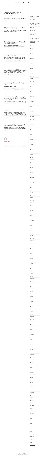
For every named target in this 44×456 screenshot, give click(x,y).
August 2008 (31, 397)
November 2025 (32, 61)
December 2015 (32, 258)
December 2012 (32, 316)
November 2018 (32, 200)
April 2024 (31, 93)
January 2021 (31, 157)
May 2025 (31, 71)
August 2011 (31, 339)
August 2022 (31, 126)
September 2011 (32, 337)
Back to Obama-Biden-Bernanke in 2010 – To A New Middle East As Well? (34, 42)
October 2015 (32, 261)
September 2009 (32, 377)
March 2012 (31, 329)
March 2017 (31, 233)
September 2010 (32, 357)
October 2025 (32, 63)
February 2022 (32, 136)
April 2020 (31, 172)
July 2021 (31, 147)
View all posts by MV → (7, 141)
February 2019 (32, 195)
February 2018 (32, 215)
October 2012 (32, 319)
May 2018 (31, 210)
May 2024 (31, 91)
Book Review (31, 410)
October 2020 (32, 162)
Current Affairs (6, 10)
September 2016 (32, 243)
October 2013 (32, 299)
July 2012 (31, 324)
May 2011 (31, 344)
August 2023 (31, 106)
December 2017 (32, 218)
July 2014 (31, 286)
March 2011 (31, 347)
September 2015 (32, 263)
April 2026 (31, 53)
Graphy (24, 454)
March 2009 (31, 387)
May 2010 (31, 364)
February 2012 (32, 331)
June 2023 (31, 109)
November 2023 (32, 101)
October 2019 (32, 182)
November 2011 (32, 334)
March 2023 (31, 114)
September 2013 (32, 301)
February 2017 (32, 235)
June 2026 (31, 50)
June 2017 (31, 228)
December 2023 (32, 99)
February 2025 (32, 76)
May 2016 (31, 250)
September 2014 (32, 283)
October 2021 (32, 142)
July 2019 (31, 187)
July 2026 (31, 48)
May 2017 (31, 230)
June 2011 (31, 342)
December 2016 (32, 238)
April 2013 (31, 309)
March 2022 (31, 134)
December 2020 (32, 159)
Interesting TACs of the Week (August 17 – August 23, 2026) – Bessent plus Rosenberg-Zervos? (35, 17)
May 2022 (31, 131)
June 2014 (31, 288)
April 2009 (31, 385)
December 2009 (32, 372)
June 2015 (31, 268)
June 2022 (31, 129)
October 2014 (32, 281)
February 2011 (32, 349)
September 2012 (32, 321)
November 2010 (32, 354)
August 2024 (31, 86)
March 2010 (31, 367)
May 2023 (31, 111)
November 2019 (32, 180)
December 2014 (32, 278)
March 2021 (31, 154)
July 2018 (31, 207)
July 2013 (31, 304)
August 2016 (31, 245)
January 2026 (32, 58)
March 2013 (31, 311)
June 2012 (31, 326)
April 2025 (31, 73)
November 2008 (32, 392)
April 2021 (31, 152)
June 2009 (31, 382)
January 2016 (31, 256)
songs (31, 423)
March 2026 (31, 55)
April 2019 (31, 192)
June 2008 (31, 400)
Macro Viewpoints (22, 2)
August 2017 (31, 225)
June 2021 (31, 149)
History (31, 418)
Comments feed (32, 434)
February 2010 (32, 369)
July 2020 (31, 167)
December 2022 (32, 119)
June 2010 (31, 362)
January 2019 (31, 197)
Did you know (32, 413)
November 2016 (32, 240)
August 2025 (31, 66)
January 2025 (31, 78)
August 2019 (31, 185)
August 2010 (31, 359)
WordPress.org (32, 436)
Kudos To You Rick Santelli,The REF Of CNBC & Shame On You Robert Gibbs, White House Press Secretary (9, 147)
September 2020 (32, 164)
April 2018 (31, 212)
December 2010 (32, 352)
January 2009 (32, 390)
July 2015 (31, 266)
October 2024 (32, 83)
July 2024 (31, 88)
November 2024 (32, 81)
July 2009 (31, 380)
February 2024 (32, 96)
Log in (31, 431)
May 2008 (31, 402)
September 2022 (32, 124)
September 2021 (32, 144)
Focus (31, 416)
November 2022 (32, 121)
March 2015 (31, 273)
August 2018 (31, 205)
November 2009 (32, 374)
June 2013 (31, 306)
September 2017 (32, 223)
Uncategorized (32, 426)
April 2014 (31, 291)
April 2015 (31, 271)
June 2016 (31, 248)
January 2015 (31, 276)
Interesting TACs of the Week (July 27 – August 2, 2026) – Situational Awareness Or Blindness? (35, 24)
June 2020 (31, 169)
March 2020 (31, 174)
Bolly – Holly (31, 408)
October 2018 (32, 202)
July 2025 (31, 68)
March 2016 (31, 253)
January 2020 (32, 177)
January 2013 (31, 314)
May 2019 (31, 190)
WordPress (19, 454)
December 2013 (32, 296)
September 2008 (32, 395)
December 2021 (32, 139)
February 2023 (32, 116)
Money (31, 421)
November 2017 (32, 220)
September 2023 (32, 104)
